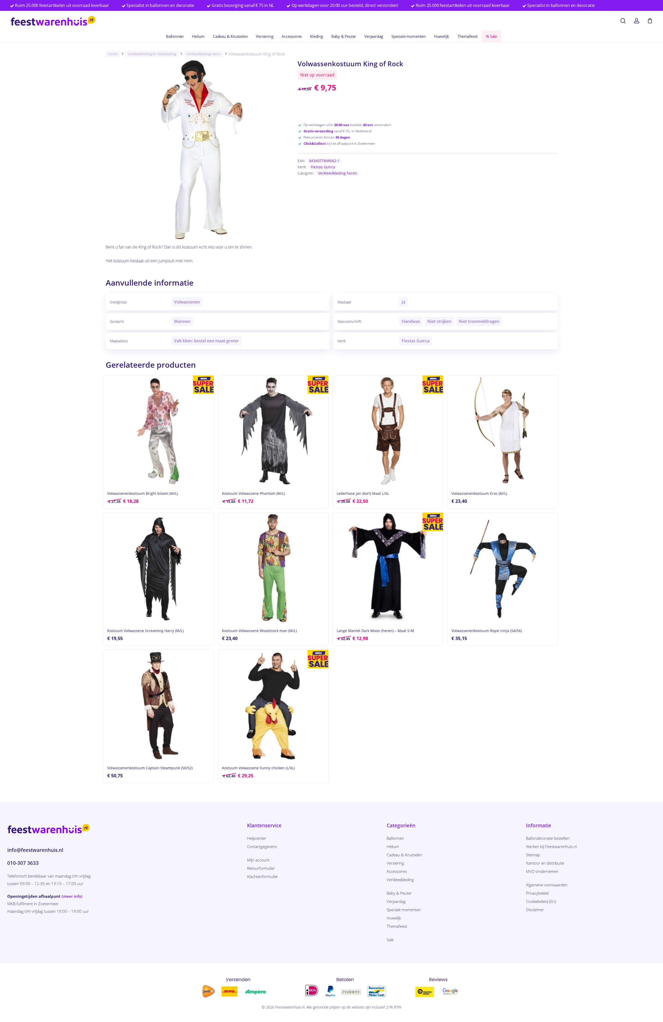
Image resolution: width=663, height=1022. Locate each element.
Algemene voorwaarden (546, 884)
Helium (393, 846)
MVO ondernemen (542, 871)
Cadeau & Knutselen (404, 854)
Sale (390, 939)
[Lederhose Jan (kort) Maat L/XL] (388, 430)
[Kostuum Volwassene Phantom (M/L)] (273, 430)
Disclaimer (535, 909)
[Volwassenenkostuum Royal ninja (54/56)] (503, 568)
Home (112, 54)
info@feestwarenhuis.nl (35, 850)
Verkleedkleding (400, 879)
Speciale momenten (404, 909)
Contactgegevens (262, 846)
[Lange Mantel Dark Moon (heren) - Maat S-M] (388, 568)
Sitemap (533, 854)
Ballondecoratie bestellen (548, 838)
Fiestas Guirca (323, 166)
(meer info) (72, 896)
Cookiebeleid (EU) (541, 901)
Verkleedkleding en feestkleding (152, 54)
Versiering (395, 863)
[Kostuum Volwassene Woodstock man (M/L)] (273, 568)
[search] (623, 21)
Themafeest (397, 926)
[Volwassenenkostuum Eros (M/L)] (503, 430)
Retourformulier (261, 868)
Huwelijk (394, 917)
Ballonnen (395, 838)
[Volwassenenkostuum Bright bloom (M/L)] (158, 430)
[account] (636, 21)
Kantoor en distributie (545, 863)
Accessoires (397, 871)
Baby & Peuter (399, 893)
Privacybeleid (537, 893)
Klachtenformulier (262, 876)
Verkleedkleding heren (203, 54)
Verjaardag (396, 901)
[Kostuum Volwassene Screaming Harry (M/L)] (158, 568)
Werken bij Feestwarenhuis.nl (551, 846)
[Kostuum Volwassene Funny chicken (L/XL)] (273, 705)
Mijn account (258, 859)
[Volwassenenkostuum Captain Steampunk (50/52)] (158, 705)
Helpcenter (256, 838)
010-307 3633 (23, 863)
